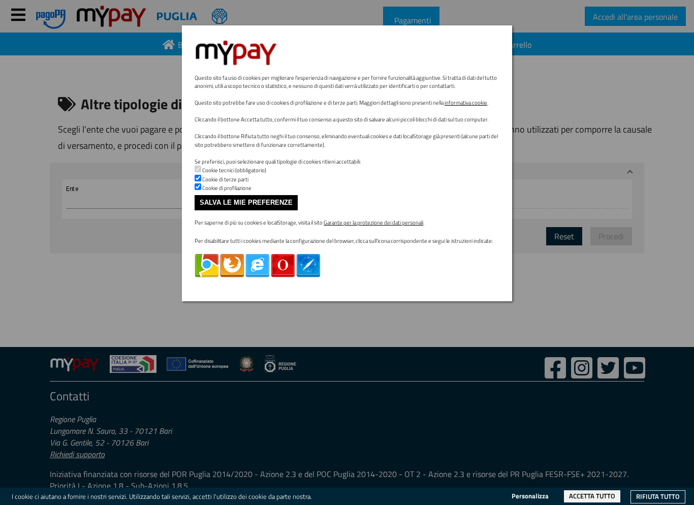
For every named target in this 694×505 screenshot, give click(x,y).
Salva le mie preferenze (246, 202)
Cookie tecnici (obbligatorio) (234, 170)
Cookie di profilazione (226, 188)
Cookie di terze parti (225, 179)
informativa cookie (466, 103)
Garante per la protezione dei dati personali (373, 222)
